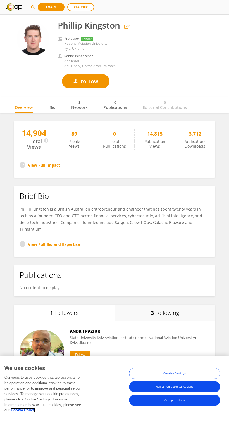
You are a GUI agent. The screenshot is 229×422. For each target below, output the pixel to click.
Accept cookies (174, 400)
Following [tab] (165, 313)
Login (51, 7)
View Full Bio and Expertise (54, 244)
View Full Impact (44, 165)
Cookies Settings (174, 373)
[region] (114, 389)
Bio (52, 107)
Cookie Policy (23, 410)
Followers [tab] (64, 313)
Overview (24, 107)
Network (79, 105)
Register (81, 7)
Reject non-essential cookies (175, 386)
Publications (115, 105)
